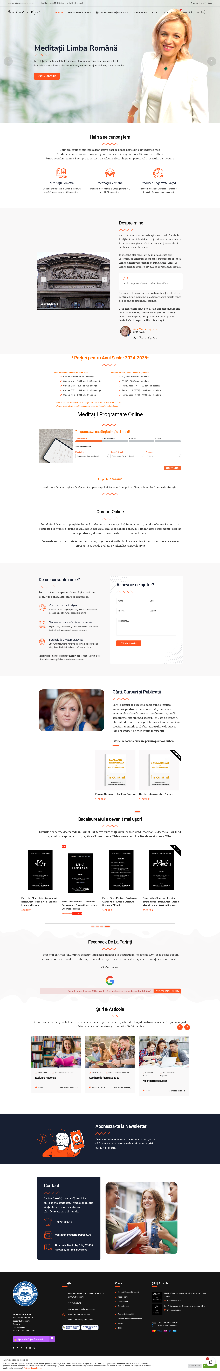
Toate (40, 1091)
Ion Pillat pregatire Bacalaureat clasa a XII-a (184, 1306)
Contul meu (139, 12)
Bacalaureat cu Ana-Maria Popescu (156, 794)
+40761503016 (74, 1303)
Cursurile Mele (123, 1306)
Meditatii (95, 1095)
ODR (120, 1328)
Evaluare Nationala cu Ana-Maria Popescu (115, 794)
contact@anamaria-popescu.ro (21, 3)
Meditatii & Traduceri (79, 12)
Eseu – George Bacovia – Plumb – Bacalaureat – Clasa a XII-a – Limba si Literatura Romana (160, 902)
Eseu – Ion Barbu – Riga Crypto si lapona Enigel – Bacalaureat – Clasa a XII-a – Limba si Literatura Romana (39, 902)
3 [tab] (103, 926)
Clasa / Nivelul (117, 452)
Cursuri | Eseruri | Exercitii (112, 12)
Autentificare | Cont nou (202, 3)
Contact (165, 12)
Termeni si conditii (126, 1314)
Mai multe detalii (68, 1091)
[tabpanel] (115, 776)
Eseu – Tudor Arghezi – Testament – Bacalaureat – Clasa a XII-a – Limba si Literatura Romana (120, 902)
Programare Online (95, 85)
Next (185, 1025)
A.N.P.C (121, 1323)
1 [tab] (137, 811)
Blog (154, 12)
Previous (178, 1025)
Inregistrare (123, 1297)
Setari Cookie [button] (194, 1366)
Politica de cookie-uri (33, 1368)
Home (60, 12)
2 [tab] (98, 926)
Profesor (149, 452)
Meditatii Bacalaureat (47, 1080)
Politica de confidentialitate (130, 1319)
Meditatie (79, 452)
